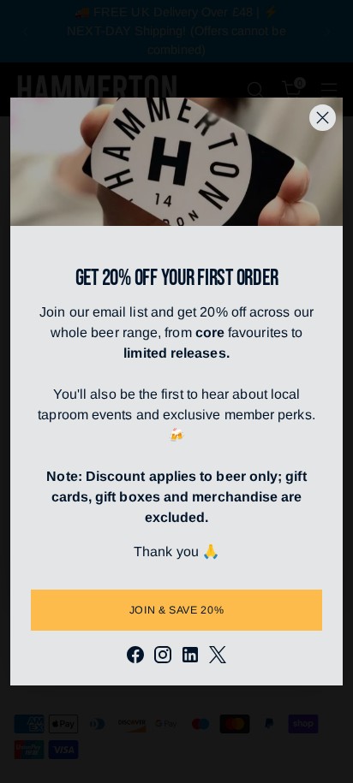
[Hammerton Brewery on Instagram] (163, 657)
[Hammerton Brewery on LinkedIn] (190, 657)
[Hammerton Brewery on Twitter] (217, 657)
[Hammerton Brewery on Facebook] (135, 657)
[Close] (322, 117)
